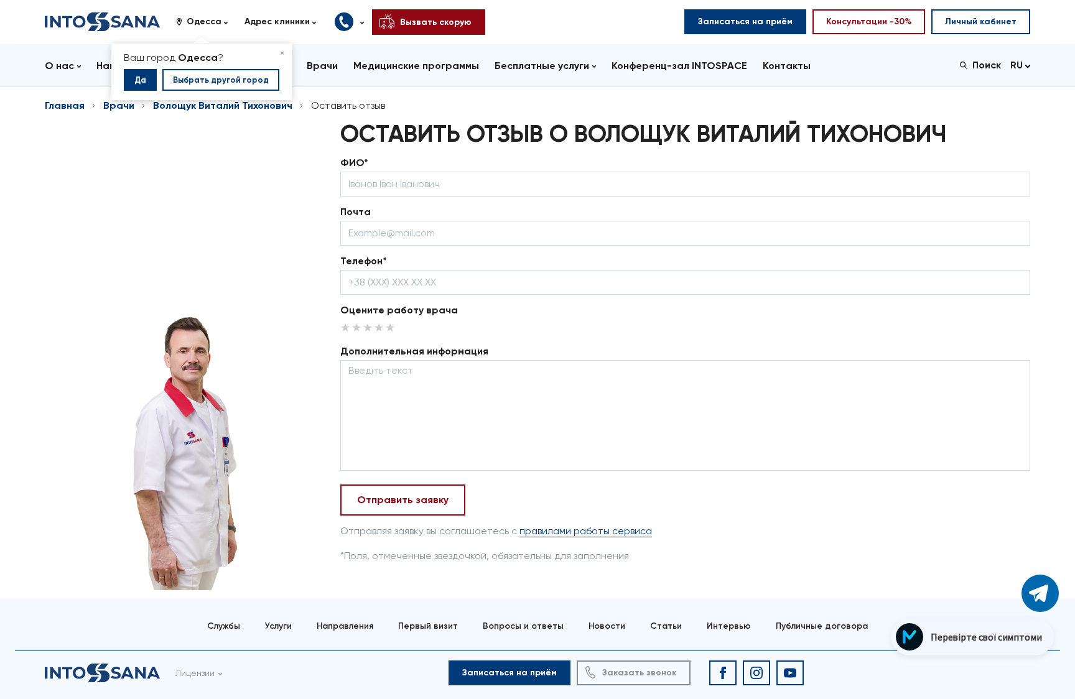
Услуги (278, 626)
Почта (355, 212)
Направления (345, 626)
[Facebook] (723, 672)
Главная (65, 105)
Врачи (118, 105)
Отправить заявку (403, 500)
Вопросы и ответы (523, 626)
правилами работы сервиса (585, 531)
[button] (206, 21)
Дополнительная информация (414, 351)
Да (140, 80)
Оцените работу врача (399, 310)
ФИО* (354, 163)
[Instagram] (756, 672)
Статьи (666, 626)
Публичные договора (822, 626)
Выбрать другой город (221, 80)
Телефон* (363, 261)
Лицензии (195, 673)
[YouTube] (790, 672)
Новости (607, 626)
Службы (223, 626)
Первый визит (428, 626)
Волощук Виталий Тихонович (222, 105)
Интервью (729, 626)
